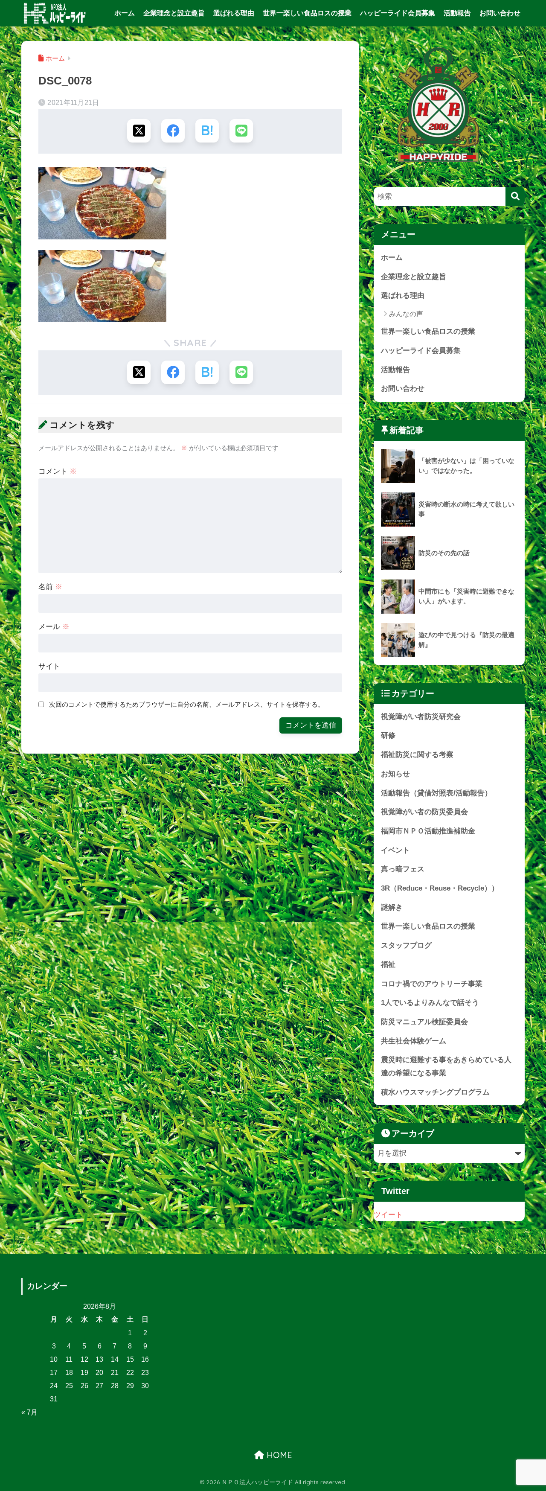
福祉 (388, 965)
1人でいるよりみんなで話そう (430, 1003)
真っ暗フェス (402, 869)
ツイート (388, 1215)
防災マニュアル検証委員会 (424, 1022)
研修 (388, 735)
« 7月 (29, 1412)
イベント (395, 850)
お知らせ (395, 774)
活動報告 (457, 13)
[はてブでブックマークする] (207, 131)
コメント (57, 471)
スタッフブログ (406, 945)
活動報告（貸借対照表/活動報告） (436, 793)
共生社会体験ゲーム (413, 1041)
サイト (49, 666)
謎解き (392, 907)
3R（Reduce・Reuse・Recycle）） (440, 888)
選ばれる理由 (233, 13)
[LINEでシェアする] (241, 131)
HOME (278, 1455)
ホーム (124, 13)
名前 (50, 587)
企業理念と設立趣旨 (174, 13)
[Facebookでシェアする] (173, 131)
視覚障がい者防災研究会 (421, 717)
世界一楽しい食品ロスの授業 (307, 13)
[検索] (515, 196)
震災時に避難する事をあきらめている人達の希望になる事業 (446, 1066)
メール (54, 627)
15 (130, 1359)
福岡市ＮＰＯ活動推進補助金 (428, 831)
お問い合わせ (499, 13)
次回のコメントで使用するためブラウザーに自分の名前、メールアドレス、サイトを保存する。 (186, 704)
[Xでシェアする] (139, 131)
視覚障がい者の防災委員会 (424, 812)
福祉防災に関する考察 (417, 755)
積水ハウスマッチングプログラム (435, 1092)
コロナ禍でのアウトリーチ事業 (431, 984)
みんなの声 (406, 313)
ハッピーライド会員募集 (397, 13)
